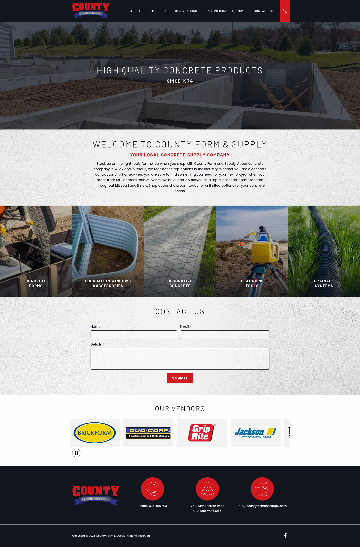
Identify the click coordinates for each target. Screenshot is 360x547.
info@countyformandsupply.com (262, 506)
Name (95, 327)
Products (160, 11)
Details (96, 345)
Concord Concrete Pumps (226, 11)
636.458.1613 (158, 506)
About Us (138, 11)
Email (184, 327)
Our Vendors (186, 11)
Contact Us (263, 11)
